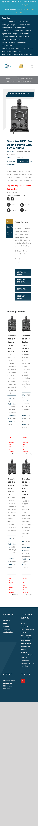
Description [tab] (10, 222)
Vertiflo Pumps (28, 48)
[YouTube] (23, 681)
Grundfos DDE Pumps (21, 195)
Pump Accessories (8, 42)
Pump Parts (21, 42)
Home (8, 78)
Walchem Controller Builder (11, 51)
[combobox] (20, 94)
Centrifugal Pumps (8, 25)
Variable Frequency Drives (11, 48)
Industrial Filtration (9, 36)
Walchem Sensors (25, 54)
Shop (14, 78)
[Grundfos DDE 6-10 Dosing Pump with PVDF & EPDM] (26, 467)
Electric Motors (19, 28)
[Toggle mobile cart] (32, 68)
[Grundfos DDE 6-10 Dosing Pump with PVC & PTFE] (26, 324)
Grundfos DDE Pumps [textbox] (19, 93)
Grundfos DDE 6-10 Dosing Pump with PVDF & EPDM (26, 488)
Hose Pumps (24, 34)
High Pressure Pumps (9, 34)
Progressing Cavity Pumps (11, 39)
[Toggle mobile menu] (32, 65)
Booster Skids (25, 22)
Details (14, 454)
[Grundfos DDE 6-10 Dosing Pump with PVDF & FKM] (12, 324)
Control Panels (7, 28)
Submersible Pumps (9, 45)
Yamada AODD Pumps (9, 22)
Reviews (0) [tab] (10, 233)
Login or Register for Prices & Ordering (11, 444)
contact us (23, 161)
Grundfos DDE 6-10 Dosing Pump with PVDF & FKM (11, 345)
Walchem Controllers (9, 54)
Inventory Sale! (23, 36)
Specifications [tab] (10, 227)
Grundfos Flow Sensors (21, 31)
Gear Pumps (6, 31)
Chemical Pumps (24, 25)
